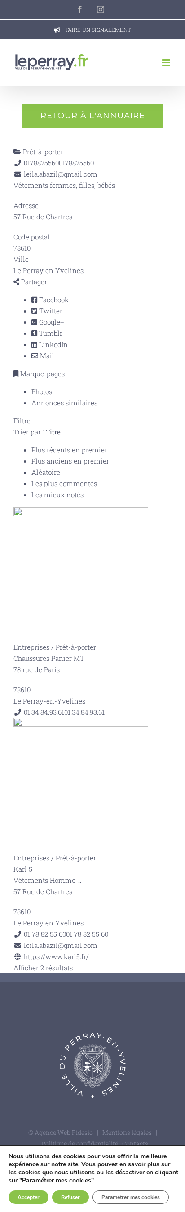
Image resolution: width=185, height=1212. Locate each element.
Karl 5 (22, 868)
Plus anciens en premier (70, 460)
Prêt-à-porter (42, 151)
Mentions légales (127, 1132)
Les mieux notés (57, 494)
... (79, 880)
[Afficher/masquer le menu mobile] (167, 62)
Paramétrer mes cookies (130, 1197)
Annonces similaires (64, 402)
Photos (41, 391)
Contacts (135, 1143)
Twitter (49, 310)
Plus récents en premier (69, 449)
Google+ (50, 321)
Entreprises (31, 647)
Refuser (70, 1197)
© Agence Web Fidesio (60, 1132)
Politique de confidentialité (80, 1143)
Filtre (22, 420)
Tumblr (49, 333)
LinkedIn (52, 344)
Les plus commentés (64, 483)
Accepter (29, 1197)
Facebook (53, 299)
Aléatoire (45, 472)
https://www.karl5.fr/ (56, 956)
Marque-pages (41, 373)
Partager (33, 281)
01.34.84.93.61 (84, 712)
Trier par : (37, 431)
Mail (46, 355)
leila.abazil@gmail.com (60, 173)
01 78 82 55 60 (87, 934)
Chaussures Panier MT (48, 658)
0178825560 (76, 162)
